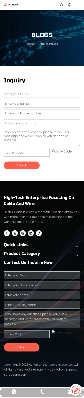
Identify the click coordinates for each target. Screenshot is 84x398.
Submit (22, 165)
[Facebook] (7, 233)
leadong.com (17, 375)
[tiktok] (39, 233)
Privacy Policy (54, 370)
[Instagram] (23, 233)
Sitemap (37, 370)
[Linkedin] (31, 233)
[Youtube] (15, 233)
